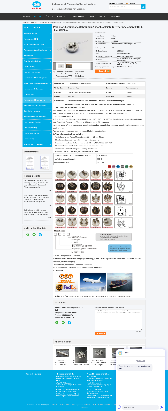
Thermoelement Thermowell (33, 89)
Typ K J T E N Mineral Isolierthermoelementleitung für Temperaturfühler (97, 391)
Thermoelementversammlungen (79, 296)
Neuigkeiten (115, 16)
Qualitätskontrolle (77, 16)
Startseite (26, 16)
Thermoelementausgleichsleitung (35, 50)
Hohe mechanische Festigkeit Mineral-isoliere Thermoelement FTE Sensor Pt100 (69, 378)
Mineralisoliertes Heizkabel (33, 144)
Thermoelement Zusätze (124, 296)
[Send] (162, 407)
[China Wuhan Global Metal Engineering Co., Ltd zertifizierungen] (30, 163)
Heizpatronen (28, 56)
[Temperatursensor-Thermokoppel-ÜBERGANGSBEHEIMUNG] (81, 355)
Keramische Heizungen (32, 111)
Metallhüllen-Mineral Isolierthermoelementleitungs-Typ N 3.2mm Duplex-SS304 (99, 385)
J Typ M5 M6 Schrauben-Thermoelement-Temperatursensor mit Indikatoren (69, 385)
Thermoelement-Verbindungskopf (35, 78)
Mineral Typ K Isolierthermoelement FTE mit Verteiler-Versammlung (68, 390)
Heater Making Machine (32, 122)
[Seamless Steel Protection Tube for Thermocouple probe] (99, 353)
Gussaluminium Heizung (32, 61)
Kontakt (91, 16)
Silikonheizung (29, 139)
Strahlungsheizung (30, 128)
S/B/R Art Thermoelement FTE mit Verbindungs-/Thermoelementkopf (67, 395)
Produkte (37, 16)
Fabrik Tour (61, 16)
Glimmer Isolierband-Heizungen (35, 105)
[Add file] (119, 407)
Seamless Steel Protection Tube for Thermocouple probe (98, 362)
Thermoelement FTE (31, 39)
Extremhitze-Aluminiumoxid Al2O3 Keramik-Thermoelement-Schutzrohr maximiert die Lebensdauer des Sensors (61, 362)
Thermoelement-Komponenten (49, 22)
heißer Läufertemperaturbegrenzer (36, 83)
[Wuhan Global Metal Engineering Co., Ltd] (37, 5)
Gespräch (103, 16)
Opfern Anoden (29, 94)
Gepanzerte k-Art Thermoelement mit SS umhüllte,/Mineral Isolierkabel (99, 397)
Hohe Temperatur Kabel (32, 72)
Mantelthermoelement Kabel (34, 44)
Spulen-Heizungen (30, 33)
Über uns (49, 16)
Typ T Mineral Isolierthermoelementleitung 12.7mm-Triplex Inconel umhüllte (99, 378)
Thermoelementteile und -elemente (103, 296)
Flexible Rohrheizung (31, 133)
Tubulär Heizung (29, 67)
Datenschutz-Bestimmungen (38, 404)
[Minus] (161, 352)
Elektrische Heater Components (35, 117)
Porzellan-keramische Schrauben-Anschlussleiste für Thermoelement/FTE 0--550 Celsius (70, 74)
